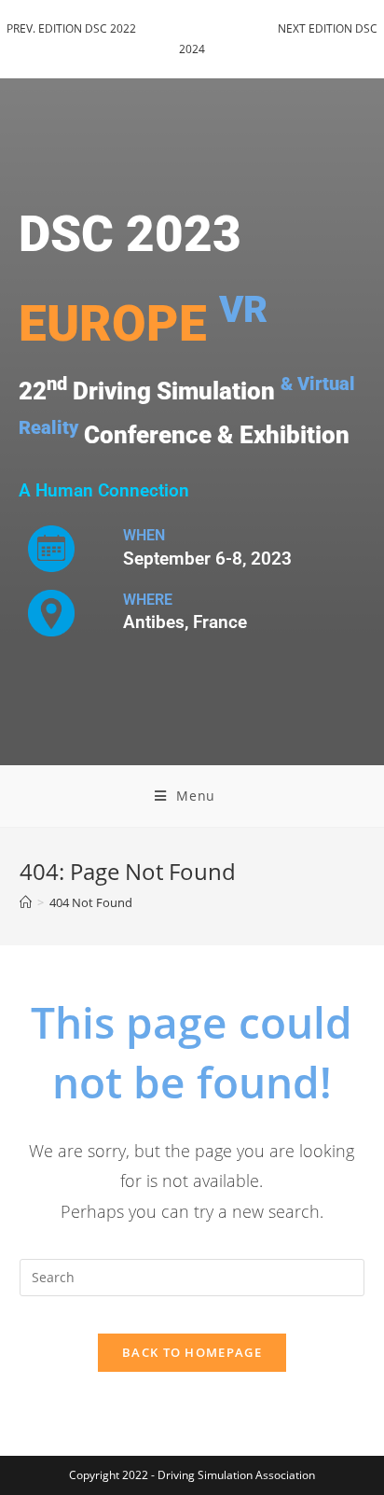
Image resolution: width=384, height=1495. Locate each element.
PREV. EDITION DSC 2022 (71, 28)
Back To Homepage (192, 1352)
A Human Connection (104, 491)
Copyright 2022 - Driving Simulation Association (192, 1475)
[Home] (26, 902)
